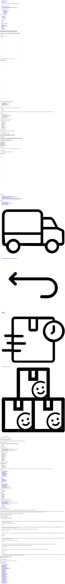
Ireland (5, 571)
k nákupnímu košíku (4, 2)
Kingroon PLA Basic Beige (5, 204)
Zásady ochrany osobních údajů (19, 513)
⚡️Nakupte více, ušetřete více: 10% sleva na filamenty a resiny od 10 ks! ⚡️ (11, 3)
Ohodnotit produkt (2, 136)
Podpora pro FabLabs (4, 487)
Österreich (6, 574)
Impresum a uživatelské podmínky (6, 501)
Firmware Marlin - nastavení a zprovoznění (7, 196)
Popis (1, 106)
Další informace (3, 129)
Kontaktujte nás (5, 12)
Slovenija (6, 576)
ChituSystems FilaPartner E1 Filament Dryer (7, 203)
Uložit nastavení (2, 556)
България (6, 567)
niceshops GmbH (6, 500)
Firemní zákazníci (4, 474)
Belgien (5, 565)
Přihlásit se (3, 478)
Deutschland (7, 568)
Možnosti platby (4, 472)
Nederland (6, 573)
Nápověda (3, 9)
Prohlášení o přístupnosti (5, 503)
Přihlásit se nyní (4, 17)
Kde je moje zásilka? (4, 480)
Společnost (3, 505)
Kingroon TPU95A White (5, 202)
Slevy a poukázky (4, 475)
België (5, 566)
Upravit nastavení (10, 514)
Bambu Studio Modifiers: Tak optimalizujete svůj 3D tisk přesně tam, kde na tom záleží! (12, 198)
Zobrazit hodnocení (3, 150)
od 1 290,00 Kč (10, 7)
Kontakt (3, 491)
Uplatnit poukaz (4, 481)
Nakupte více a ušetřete (4, 485)
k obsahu (3, 1)
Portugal (6, 575)
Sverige (5, 578)
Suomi (5, 577)
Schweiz (6, 579)
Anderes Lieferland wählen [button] (3, 563)
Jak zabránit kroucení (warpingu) (6, 197)
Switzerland (6, 581)
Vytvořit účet (3, 479)
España (5, 569)
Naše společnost (4, 490)
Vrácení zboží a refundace (5, 473)
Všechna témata (5, 13)
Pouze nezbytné (5, 514)
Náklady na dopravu (5, 11)
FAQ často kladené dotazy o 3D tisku (6, 486)
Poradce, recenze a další (4, 484)
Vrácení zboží (5, 10)
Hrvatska (6, 570)
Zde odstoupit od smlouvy (3, 507)
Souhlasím (2, 514)
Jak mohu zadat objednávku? (5, 471)
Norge (5, 582)
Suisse (5, 580)
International (7, 564)
